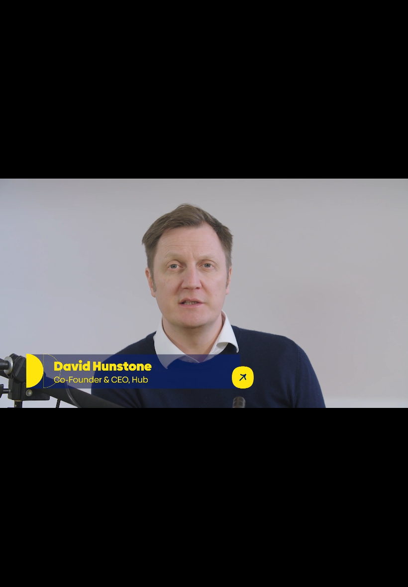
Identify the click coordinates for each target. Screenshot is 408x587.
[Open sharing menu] (369, 576)
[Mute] (317, 576)
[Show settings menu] (343, 576)
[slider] (181, 576)
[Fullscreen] (395, 576)
